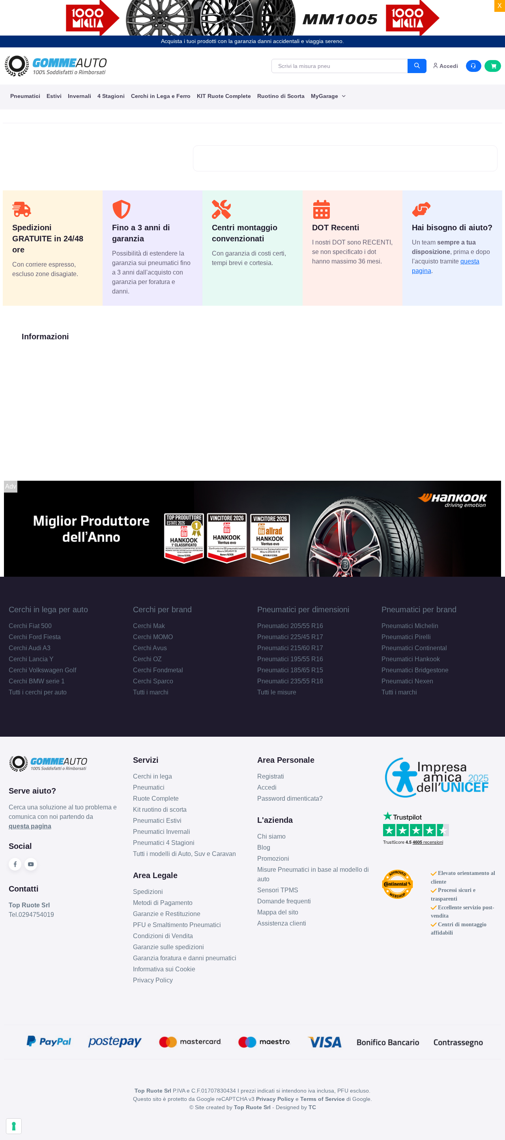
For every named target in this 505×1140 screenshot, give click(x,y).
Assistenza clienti (281, 923)
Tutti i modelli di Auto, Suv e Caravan (184, 853)
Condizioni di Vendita (163, 936)
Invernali (79, 96)
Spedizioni (148, 891)
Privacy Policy (153, 980)
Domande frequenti (284, 901)
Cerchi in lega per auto (48, 609)
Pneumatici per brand (419, 609)
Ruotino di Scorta (281, 96)
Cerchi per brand (162, 609)
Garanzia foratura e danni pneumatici (184, 958)
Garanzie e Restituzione (166, 913)
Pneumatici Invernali (161, 831)
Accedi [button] (448, 66)
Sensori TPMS (277, 890)
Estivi (54, 96)
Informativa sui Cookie (164, 969)
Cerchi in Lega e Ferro (161, 96)
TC (312, 1107)
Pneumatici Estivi (157, 820)
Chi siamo (271, 836)
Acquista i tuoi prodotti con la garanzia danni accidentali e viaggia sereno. (252, 41)
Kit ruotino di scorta (160, 809)
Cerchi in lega (152, 776)
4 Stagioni (111, 96)
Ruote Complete (156, 798)
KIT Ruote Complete (224, 96)
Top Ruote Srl (252, 1107)
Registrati (270, 776)
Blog (263, 847)
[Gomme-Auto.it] (55, 66)
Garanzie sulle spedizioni (168, 947)
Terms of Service (322, 1099)
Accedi (267, 787)
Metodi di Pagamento (163, 902)
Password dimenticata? (290, 798)
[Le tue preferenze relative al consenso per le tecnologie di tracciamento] (13, 1126)
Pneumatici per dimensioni (303, 609)
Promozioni (273, 858)
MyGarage (325, 96)
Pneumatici (25, 96)
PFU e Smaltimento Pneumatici (177, 925)
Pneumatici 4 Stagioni (164, 842)
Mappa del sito (277, 912)
